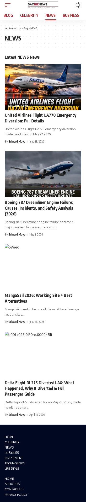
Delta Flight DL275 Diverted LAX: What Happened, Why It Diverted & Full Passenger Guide (39, 388)
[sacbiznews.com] (43, 5)
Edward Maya (17, 141)
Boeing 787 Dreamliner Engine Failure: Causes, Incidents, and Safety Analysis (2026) (39, 208)
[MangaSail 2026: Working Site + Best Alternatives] (43, 267)
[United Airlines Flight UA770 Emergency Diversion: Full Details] (43, 87)
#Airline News (18, 105)
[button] (9, 5)
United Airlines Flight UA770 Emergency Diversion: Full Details (40, 117)
